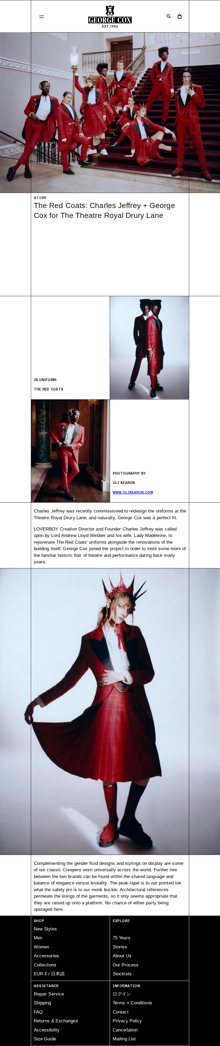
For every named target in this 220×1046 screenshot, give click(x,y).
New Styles (45, 929)
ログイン (122, 994)
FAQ (38, 1012)
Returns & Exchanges (56, 1020)
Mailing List (124, 1038)
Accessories (46, 955)
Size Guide (45, 1038)
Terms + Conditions (132, 1002)
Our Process (125, 965)
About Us (122, 955)
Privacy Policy (127, 1020)
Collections (45, 965)
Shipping (42, 1002)
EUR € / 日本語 (49, 973)
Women (41, 947)
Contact (121, 1012)
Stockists (122, 973)
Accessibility (47, 1030)
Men (38, 937)
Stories (120, 947)
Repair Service (49, 994)
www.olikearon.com (133, 492)
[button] (41, 16)
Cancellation (125, 1030)
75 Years (121, 937)
